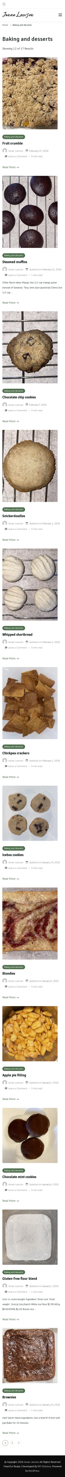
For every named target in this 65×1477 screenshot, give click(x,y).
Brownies (9, 1397)
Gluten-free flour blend (19, 1279)
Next (19, 1443)
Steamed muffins (14, 262)
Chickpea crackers (15, 753)
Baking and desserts (13, 136)
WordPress (33, 1470)
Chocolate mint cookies (19, 1177)
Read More (8, 167)
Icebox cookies (13, 855)
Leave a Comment (17, 157)
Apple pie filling (14, 1075)
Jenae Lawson (31, 1461)
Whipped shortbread (17, 635)
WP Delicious (44, 1466)
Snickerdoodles (13, 516)
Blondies (8, 973)
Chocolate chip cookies (19, 397)
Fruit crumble (12, 143)
